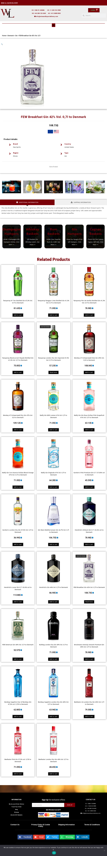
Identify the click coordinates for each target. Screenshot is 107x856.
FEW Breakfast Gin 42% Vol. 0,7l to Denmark (89, 587)
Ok (54, 853)
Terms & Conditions (92, 825)
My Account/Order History (16, 804)
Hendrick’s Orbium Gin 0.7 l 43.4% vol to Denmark (89, 531)
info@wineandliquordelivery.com (47, 16)
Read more (53, 372)
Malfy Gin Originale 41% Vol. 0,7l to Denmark (53, 474)
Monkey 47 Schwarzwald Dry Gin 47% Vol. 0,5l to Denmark (18, 416)
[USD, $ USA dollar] (56, 132)
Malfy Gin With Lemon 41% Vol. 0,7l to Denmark (53, 416)
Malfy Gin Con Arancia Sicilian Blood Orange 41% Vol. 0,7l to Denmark (18, 474)
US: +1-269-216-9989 (54, 10)
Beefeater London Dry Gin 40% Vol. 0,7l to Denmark (53, 760)
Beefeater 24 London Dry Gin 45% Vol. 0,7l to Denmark (89, 703)
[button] (53, 25)
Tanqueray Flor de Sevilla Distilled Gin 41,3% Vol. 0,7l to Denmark (89, 302)
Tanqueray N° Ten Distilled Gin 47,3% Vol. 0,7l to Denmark (18, 302)
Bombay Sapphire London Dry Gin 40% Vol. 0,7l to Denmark (53, 703)
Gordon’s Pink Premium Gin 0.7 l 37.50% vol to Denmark (89, 474)
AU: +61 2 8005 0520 (54, 13)
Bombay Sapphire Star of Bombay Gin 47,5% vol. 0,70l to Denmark (17, 703)
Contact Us (14, 825)
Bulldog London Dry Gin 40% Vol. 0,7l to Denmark (53, 646)
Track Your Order (16, 806)
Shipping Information (66, 825)
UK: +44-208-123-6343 (39, 13)
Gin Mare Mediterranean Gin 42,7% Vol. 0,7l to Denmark (53, 531)
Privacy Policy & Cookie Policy (40, 825)
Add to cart (18, 315)
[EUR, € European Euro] (50, 132)
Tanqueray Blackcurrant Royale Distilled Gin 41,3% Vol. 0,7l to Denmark (17, 359)
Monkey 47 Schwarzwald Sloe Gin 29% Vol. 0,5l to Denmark (89, 359)
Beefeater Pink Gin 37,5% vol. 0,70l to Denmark (17, 760)
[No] (104, 850)
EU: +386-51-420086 (38, 10)
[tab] (27, 202)
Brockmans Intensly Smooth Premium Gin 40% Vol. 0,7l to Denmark (89, 646)
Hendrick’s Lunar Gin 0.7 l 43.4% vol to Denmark (18, 588)
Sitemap (16, 812)
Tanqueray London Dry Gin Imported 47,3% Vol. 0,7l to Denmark (53, 359)
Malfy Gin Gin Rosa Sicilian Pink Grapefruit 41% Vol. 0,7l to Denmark (89, 416)
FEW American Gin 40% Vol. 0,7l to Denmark (17, 645)
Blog (16, 809)
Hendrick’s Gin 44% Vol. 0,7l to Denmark (53, 587)
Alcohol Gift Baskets (16, 815)
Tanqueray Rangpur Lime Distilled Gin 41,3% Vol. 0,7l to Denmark (53, 302)
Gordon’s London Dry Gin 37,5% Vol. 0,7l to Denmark (17, 531)
